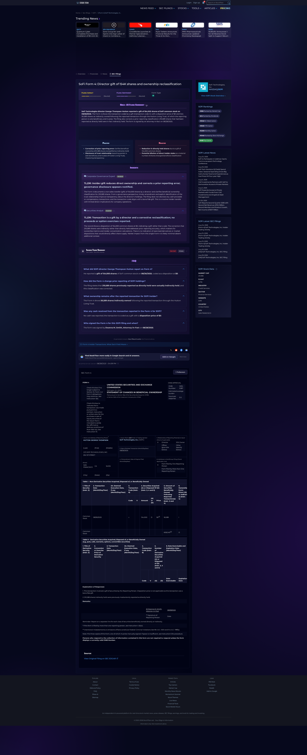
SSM (108, 29)
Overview (81, 74)
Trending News (87, 18)
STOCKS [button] (182, 8)
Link (200, 301)
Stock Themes (173, 697)
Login (189, 3)
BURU (211, 29)
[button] (146, 105)
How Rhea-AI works (134, 339)
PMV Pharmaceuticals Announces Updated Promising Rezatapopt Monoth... (191, 35)
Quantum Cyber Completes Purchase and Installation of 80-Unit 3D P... (87, 35)
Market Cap (203, 273)
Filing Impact (87, 93)
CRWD (131, 29)
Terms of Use (134, 682)
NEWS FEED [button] (147, 8)
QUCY (79, 29)
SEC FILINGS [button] (166, 8)
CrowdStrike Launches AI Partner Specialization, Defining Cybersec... (139, 34)
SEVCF (112, 29)
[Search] (228, 3)
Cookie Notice (134, 685)
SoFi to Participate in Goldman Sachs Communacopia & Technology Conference (212, 161)
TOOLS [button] (195, 8)
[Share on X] (170, 350)
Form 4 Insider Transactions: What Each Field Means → (105, 344)
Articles (173, 682)
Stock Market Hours (173, 707)
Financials (94, 74)
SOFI (220, 89)
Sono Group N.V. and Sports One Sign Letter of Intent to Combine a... (113, 34)
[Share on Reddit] (175, 350)
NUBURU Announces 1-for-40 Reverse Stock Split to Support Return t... (218, 35)
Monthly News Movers (173, 691)
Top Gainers (173, 685)
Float (201, 279)
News (105, 74)
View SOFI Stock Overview (213, 96)
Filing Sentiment (124, 93)
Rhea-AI (95, 694)
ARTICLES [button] (209, 8)
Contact (95, 685)
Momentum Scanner (172, 694)
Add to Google (212, 691)
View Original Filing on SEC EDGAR (100, 658)
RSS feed (212, 682)
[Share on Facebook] (181, 350)
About (95, 682)
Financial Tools (173, 704)
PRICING (225, 8)
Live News (173, 700)
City (200, 310)
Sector (201, 292)
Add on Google (169, 357)
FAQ (95, 691)
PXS (157, 29)
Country (202, 304)
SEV (104, 29)
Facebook (211, 685)
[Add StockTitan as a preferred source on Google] (186, 350)
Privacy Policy (134, 688)
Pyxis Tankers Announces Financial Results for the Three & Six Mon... (166, 34)
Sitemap (95, 697)
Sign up (196, 3)
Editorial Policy (95, 688)
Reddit (211, 688)
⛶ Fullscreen (180, 372)
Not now (183, 357)
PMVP (184, 29)
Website (202, 298)
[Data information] (216, 269)
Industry (202, 285)
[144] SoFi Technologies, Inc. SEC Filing (212, 252)
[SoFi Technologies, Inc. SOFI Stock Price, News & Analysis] (203, 87)
